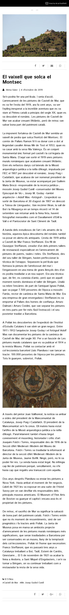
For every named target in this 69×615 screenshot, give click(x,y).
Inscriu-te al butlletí (57, 3)
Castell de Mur (10, 582)
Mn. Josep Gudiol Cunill (32, 582)
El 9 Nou (8, 579)
